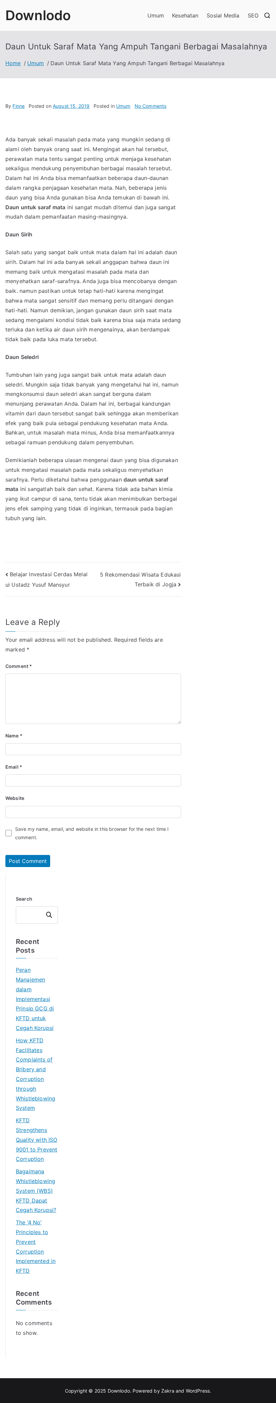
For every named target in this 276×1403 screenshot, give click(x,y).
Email (13, 767)
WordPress (198, 1391)
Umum (155, 15)
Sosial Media (223, 15)
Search (24, 899)
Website (14, 798)
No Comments (151, 106)
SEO (253, 15)
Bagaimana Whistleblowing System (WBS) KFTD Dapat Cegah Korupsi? (36, 1190)
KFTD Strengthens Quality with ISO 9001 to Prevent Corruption (37, 1139)
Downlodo (38, 15)
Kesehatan (185, 15)
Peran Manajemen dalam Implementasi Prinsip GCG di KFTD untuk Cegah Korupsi (35, 998)
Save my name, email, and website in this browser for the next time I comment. (92, 833)
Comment (18, 666)
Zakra (167, 1391)
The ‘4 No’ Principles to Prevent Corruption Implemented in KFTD (36, 1246)
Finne (18, 106)
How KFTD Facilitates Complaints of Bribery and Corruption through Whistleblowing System (35, 1074)
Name (14, 735)
